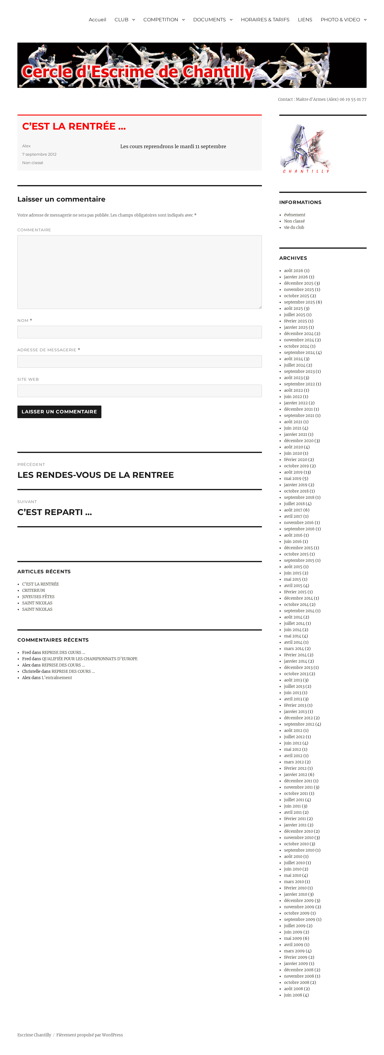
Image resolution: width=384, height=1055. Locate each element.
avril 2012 (293, 755)
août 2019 (293, 472)
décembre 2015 (298, 547)
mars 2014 (294, 648)
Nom (24, 320)
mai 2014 (292, 636)
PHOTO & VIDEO (340, 19)
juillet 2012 (294, 736)
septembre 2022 (299, 384)
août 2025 (293, 308)
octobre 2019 (296, 466)
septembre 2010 (299, 850)
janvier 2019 (296, 484)
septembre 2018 (299, 497)
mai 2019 (293, 478)
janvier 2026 (296, 277)
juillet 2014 (294, 623)
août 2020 (293, 447)
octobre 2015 (296, 554)
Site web (28, 379)
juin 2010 (293, 869)
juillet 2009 (295, 925)
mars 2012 (294, 762)
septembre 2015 (299, 560)
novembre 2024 (299, 340)
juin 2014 (293, 629)
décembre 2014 (298, 598)
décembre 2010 (298, 831)
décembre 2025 (299, 283)
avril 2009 (293, 944)
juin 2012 (293, 743)
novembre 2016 (299, 522)
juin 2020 (293, 453)
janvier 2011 (295, 825)
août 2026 (293, 270)
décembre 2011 (298, 781)
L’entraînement (57, 677)
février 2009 (296, 957)
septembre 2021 (299, 415)
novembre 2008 (299, 976)
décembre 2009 (299, 900)
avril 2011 (293, 812)
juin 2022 (293, 396)
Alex (26, 145)
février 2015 (295, 592)
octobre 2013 (296, 673)
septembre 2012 (299, 724)
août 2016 (293, 535)
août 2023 (293, 377)
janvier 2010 (295, 894)
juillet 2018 (294, 503)
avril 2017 (293, 516)
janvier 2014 (295, 661)
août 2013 (293, 680)
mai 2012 (292, 749)
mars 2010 (294, 881)
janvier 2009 (296, 963)
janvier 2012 (295, 774)
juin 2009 (293, 932)
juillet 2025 (294, 314)
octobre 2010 (296, 844)
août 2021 (293, 421)
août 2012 (293, 730)
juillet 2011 (294, 799)
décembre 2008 (299, 970)
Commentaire (34, 229)
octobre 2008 (296, 982)
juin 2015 (293, 573)
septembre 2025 (299, 302)
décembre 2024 (299, 333)
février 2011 (295, 818)
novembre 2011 (298, 787)
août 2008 (293, 988)
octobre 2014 (296, 604)
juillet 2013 (294, 686)
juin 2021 (293, 428)
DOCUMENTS (209, 19)
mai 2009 (293, 938)
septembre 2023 (299, 371)
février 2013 (295, 705)
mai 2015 (292, 579)
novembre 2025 (299, 289)
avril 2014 (293, 642)
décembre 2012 (298, 718)
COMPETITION (160, 19)
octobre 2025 (296, 295)
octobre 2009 (297, 913)
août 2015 (293, 566)
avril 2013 (293, 699)
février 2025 (295, 321)
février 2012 (295, 768)
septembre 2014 (299, 610)
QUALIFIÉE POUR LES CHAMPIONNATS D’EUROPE (89, 658)
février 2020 (295, 459)
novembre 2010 (299, 837)
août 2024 (293, 358)
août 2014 (293, 617)
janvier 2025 (296, 327)
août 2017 (293, 510)
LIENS (305, 19)
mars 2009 (294, 951)
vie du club (294, 227)
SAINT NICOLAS (37, 603)
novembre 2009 (299, 907)
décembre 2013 (298, 667)
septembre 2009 (299, 919)
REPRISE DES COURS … (63, 652)
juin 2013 (292, 692)
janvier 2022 (296, 403)
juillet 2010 (294, 862)
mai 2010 (292, 875)
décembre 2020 (299, 440)
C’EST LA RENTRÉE (40, 584)
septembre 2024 (299, 352)
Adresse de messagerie (48, 349)
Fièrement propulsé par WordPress (89, 1035)
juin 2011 (292, 806)
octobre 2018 (296, 491)
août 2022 (293, 390)
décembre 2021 (298, 409)
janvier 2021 (295, 434)
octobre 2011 (296, 793)
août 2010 (293, 856)
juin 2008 (293, 995)
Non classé (32, 162)
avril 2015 (293, 585)
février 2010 (295, 888)
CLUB (121, 19)
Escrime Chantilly (34, 1035)
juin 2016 (293, 541)
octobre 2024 (296, 346)
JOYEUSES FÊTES (38, 596)
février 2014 (295, 655)
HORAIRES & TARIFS (265, 19)
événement (294, 214)
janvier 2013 (295, 711)
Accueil (97, 19)
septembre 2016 (299, 529)
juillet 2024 (294, 365)
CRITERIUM (33, 590)
